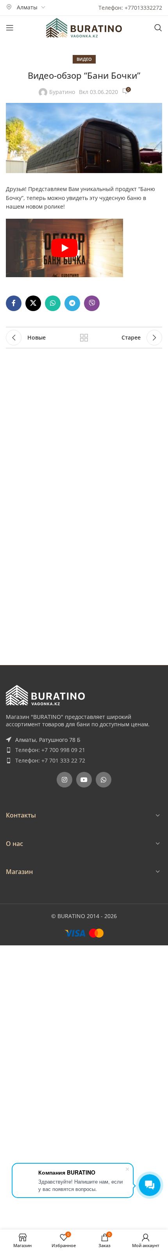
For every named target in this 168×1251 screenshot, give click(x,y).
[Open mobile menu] (10, 27)
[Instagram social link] (64, 779)
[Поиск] (158, 27)
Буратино (62, 92)
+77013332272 (143, 7)
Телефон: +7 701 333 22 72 (50, 760)
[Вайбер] (92, 303)
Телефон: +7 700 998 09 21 (50, 750)
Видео (84, 59)
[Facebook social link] (13, 303)
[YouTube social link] (84, 779)
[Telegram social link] (72, 303)
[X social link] (33, 303)
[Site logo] (84, 27)
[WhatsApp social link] (53, 303)
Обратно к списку (84, 337)
